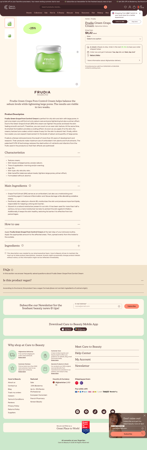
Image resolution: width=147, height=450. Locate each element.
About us (11, 382)
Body (77, 13)
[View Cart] (134, 7)
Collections (38, 13)
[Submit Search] (105, 7)
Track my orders (14, 392)
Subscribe (132, 306)
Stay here (135, 22)
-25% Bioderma (36, 386)
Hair (93, 13)
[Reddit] (104, 411)
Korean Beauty (36, 402)
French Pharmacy (37, 398)
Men (107, 13)
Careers (11, 396)
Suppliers (12, 412)
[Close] (144, 415)
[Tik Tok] (95, 411)
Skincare (70, 13)
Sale (45, 13)
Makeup (100, 13)
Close (140, 13)
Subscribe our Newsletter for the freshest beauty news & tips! (89, 2)
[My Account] (129, 7)
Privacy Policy (13, 406)
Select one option (94, 39)
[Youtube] (112, 411)
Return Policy (95, 55)
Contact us (12, 386)
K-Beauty (60, 13)
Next (77, 52)
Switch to (120, 22)
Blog (10, 389)
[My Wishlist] (125, 7)
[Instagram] (77, 411)
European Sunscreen (38, 395)
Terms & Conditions (16, 399)
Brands (29, 13)
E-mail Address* (80, 304)
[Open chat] (143, 433)
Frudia (89, 23)
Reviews (11, 402)
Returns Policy (14, 409)
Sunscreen (85, 13)
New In (52, 13)
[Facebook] (86, 411)
